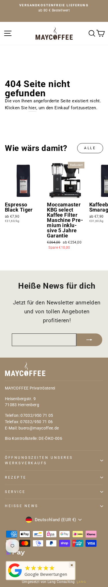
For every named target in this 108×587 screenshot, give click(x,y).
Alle (90, 148)
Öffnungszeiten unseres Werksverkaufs (39, 460)
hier (32, 107)
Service (15, 492)
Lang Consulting (61, 582)
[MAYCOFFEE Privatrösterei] (15, 577)
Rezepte (15, 477)
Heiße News (21, 506)
